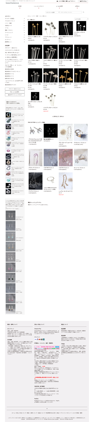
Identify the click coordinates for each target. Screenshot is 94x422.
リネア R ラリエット (64, 167)
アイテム (83, 1)
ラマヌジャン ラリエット (80, 142)
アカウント (72, 1)
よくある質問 (59, 7)
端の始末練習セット (49, 139)
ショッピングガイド (39, 7)
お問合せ (77, 7)
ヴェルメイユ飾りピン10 (65, 84)
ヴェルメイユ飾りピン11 (34, 36)
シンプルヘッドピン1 (79, 32)
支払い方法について (21, 412)
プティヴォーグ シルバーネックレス (65, 143)
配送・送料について (32, 412)
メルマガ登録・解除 (63, 1)
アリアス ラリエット (34, 191)
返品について (41, 412)
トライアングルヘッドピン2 (50, 107)
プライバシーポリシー (65, 412)
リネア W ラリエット (49, 167)
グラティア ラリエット (34, 167)
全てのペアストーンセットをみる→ (12, 208)
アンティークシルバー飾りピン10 (50, 84)
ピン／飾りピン (43, 16)
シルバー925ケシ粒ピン (34, 60)
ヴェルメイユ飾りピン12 (80, 84)
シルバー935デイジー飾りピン (50, 61)
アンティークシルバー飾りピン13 (65, 61)
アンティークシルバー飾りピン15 (34, 84)
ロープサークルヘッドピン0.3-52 (35, 102)
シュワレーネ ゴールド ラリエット (66, 192)
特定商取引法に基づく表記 (52, 412)
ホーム (29, 16)
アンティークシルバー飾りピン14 (80, 61)
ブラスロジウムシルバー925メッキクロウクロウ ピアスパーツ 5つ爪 (35, 141)
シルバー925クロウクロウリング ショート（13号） (50, 188)
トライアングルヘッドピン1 (50, 36)
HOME (20, 7)
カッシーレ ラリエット (79, 167)
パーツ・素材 (35, 16)
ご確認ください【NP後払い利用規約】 (44, 363)
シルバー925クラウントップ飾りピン (66, 37)
